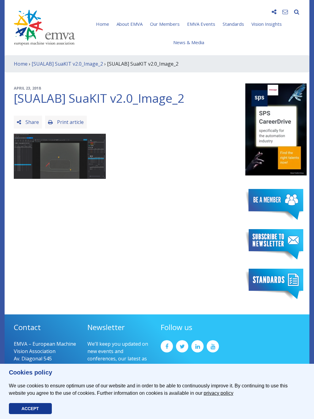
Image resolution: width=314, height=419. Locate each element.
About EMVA (130, 24)
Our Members (165, 24)
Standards (233, 24)
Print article (70, 122)
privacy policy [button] (218, 393)
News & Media (188, 42)
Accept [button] (30, 408)
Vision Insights (266, 24)
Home (102, 24)
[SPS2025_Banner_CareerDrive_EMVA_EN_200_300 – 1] (276, 128)
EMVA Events (201, 24)
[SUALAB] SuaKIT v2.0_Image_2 (67, 63)
